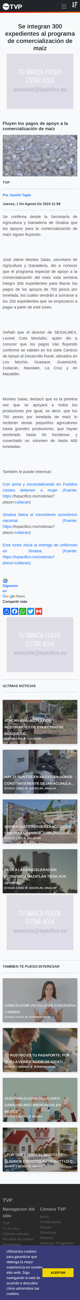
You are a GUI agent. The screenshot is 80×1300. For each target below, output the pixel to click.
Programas (12, 1244)
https (7, 496)
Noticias (47, 1238)
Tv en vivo (11, 1228)
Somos (46, 1227)
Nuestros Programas (57, 1243)
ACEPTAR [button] (58, 1272)
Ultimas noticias (16, 1234)
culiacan (22, 502)
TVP (6, 1223)
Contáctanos (50, 1222)
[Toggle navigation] (64, 6)
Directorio (48, 1232)
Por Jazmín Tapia (17, 195)
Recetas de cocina (18, 1239)
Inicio (44, 1217)
